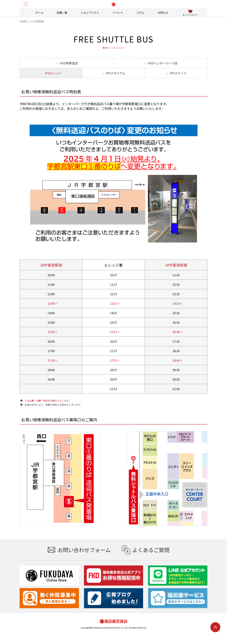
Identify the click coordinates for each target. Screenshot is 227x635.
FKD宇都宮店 (69, 63)
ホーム (39, 12)
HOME (23, 21)
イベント (118, 12)
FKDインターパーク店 (162, 63)
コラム (140, 12)
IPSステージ (178, 73)
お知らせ (163, 12)
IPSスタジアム (115, 73)
